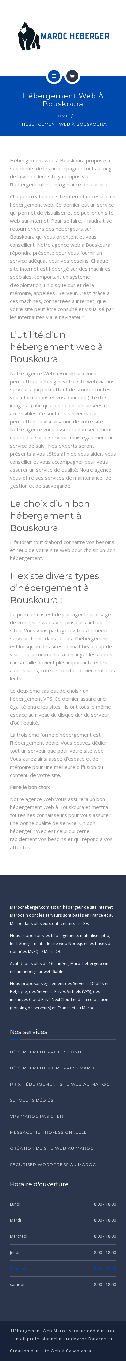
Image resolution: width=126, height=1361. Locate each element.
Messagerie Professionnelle (48, 1132)
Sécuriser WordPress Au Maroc (53, 1164)
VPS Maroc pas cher (37, 1116)
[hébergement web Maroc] (63, 38)
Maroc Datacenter (93, 1339)
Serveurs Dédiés (31, 1100)
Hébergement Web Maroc (40, 1331)
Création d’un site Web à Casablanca (50, 1351)
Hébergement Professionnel (48, 1051)
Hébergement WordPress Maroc (54, 1067)
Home (61, 115)
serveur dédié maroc (92, 1331)
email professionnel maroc (43, 1339)
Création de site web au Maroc (52, 1148)
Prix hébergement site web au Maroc (60, 1084)
